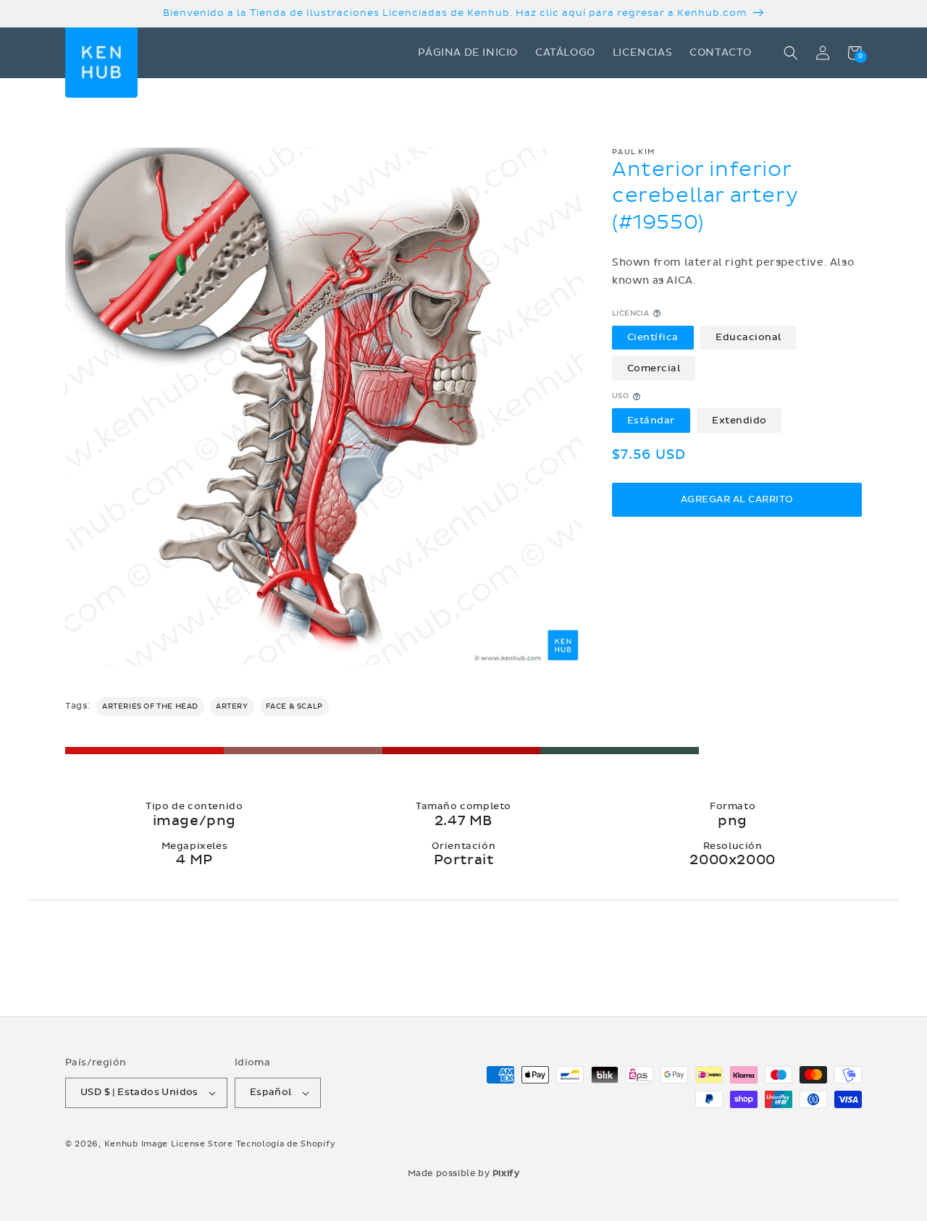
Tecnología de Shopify (286, 1144)
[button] (791, 53)
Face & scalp (294, 706)
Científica (653, 337)
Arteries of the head (150, 706)
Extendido (739, 420)
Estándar (651, 420)
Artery (232, 706)
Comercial (654, 368)
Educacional (748, 337)
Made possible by (464, 1173)
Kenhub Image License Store (168, 1144)
